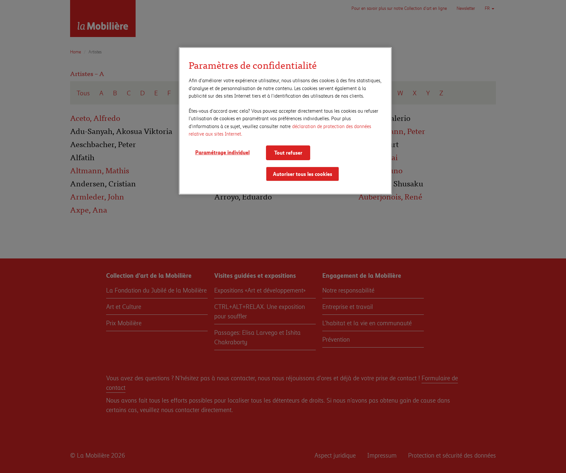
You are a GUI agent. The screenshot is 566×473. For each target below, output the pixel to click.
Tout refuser (288, 152)
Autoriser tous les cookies (302, 173)
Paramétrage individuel (222, 152)
